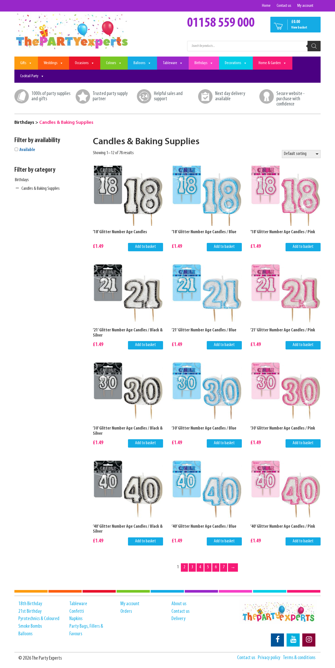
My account (305, 5)
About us (178, 603)
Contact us (284, 5)
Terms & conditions (299, 657)
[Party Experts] (72, 31)
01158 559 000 (221, 23)
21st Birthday (30, 611)
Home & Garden (270, 63)
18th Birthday (30, 603)
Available (27, 150)
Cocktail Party (29, 76)
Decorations (233, 63)
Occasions (82, 63)
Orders (126, 611)
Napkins (75, 618)
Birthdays (201, 63)
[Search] (314, 46)
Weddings (51, 63)
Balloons (139, 63)
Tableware (170, 63)
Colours (111, 63)
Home (266, 5)
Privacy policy (269, 657)
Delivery (178, 618)
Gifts (23, 63)
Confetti (76, 611)
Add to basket (145, 246)
